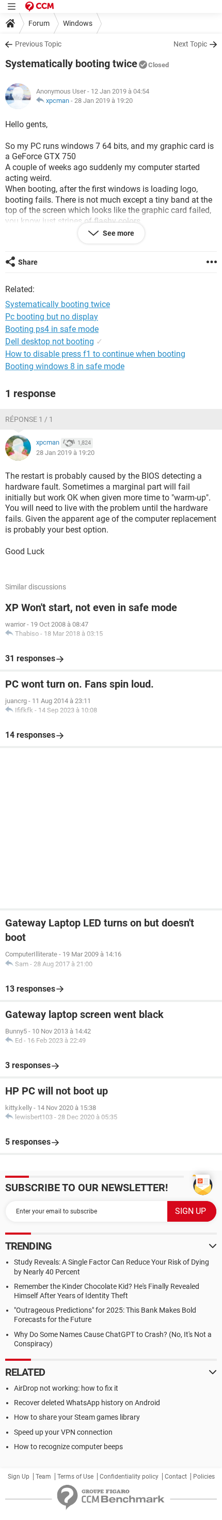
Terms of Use (75, 1476)
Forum (39, 23)
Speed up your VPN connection (63, 1432)
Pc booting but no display (51, 317)
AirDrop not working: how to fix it (66, 1388)
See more (117, 233)
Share (28, 262)
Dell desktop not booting (49, 341)
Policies (204, 1476)
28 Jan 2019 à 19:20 (103, 100)
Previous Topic (38, 44)
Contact (176, 1476)
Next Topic (190, 44)
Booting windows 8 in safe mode (64, 366)
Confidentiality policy (129, 1476)
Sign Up (18, 1476)
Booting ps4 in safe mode (52, 329)
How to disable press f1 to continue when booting (95, 354)
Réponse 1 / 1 (29, 419)
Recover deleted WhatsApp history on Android (87, 1403)
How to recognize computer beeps (68, 1446)
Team (43, 1476)
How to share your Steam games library (77, 1417)
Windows (77, 23)
